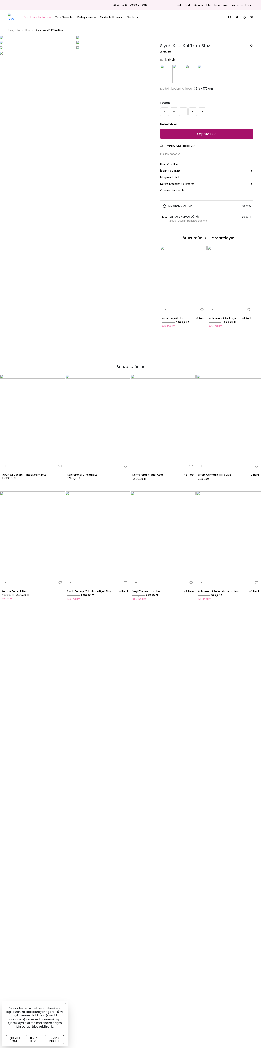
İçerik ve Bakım (170, 171)
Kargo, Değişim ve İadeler (177, 184)
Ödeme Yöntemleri (173, 190)
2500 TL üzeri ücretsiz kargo (130, 4)
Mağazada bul (169, 177)
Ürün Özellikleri (169, 164)
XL (193, 111)
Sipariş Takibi (202, 5)
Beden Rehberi (168, 124)
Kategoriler (14, 30)
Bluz (27, 30)
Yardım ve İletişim (242, 5)
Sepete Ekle (206, 134)
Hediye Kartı (183, 5)
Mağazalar (221, 5)
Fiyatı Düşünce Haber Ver (180, 145)
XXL (202, 111)
